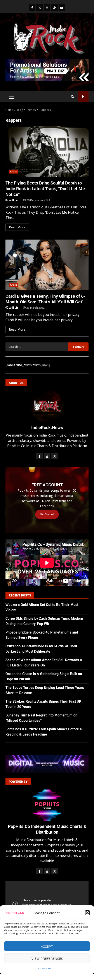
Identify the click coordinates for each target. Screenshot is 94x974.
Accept (47, 946)
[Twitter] (39, 7)
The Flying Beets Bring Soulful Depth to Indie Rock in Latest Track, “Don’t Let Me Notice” (47, 151)
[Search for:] (36, 346)
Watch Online (83, 96)
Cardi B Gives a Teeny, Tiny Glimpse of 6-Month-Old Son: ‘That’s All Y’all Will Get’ (47, 265)
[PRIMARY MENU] (11, 96)
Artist (13, 171)
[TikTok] (54, 7)
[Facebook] (32, 7)
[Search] (72, 97)
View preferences (47, 958)
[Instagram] (47, 7)
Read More (17, 227)
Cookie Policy (44, 968)
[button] (87, 913)
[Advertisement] (47, 69)
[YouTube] (62, 7)
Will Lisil (14, 200)
